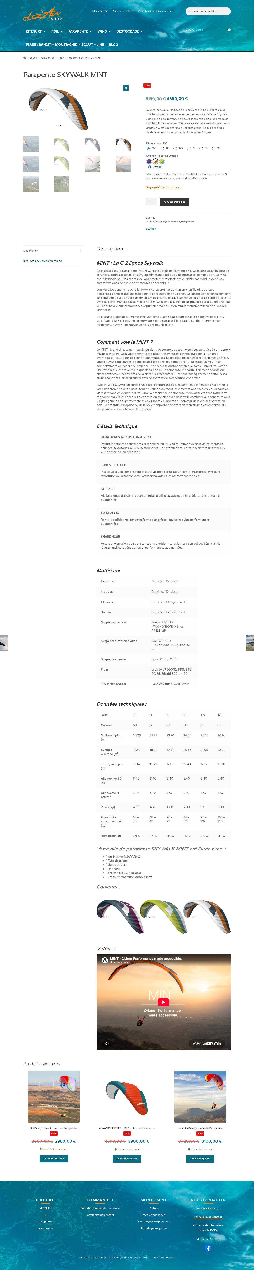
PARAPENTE (78, 31)
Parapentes (47, 57)
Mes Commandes (154, 1215)
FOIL (55, 31)
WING (102, 31)
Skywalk (151, 228)
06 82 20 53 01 (210, 1208)
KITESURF (34, 31)
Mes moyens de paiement (154, 1221)
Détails (153, 1208)
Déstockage (128, 31)
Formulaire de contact (100, 1215)
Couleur (151, 155)
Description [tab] (30, 250)
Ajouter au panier (174, 201)
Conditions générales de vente (156, 11)
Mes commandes (123, 11)
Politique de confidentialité (129, 1257)
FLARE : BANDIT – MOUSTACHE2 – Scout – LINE (65, 45)
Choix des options (53, 1158)
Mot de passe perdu (154, 1228)
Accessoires (45, 1228)
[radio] (152, 148)
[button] (126, 88)
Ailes (61, 57)
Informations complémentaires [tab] (42, 260)
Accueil (32, 57)
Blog (113, 45)
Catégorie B (173, 221)
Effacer (157, 167)
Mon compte (100, 11)
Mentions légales (164, 1257)
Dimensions (153, 143)
